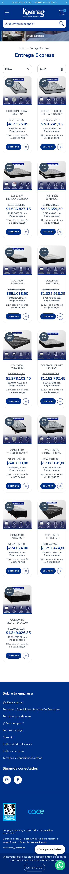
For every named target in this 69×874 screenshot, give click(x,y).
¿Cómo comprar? (13, 723)
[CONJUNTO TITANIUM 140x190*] (60, 571)
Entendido (34, 867)
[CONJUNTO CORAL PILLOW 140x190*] (60, 486)
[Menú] (7, 12)
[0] (61, 13)
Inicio (23, 48)
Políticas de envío (13, 751)
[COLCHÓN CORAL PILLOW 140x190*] (60, 147)
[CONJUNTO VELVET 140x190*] (26, 656)
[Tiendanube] (14, 848)
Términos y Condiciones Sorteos (22, 758)
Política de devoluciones (17, 744)
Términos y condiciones (17, 716)
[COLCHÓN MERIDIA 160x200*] (26, 232)
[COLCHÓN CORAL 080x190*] (26, 147)
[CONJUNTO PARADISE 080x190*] (26, 571)
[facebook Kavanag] (18, 780)
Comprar (13, 147)
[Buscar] (61, 23)
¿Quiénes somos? (13, 702)
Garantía (8, 737)
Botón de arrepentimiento (33, 842)
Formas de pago (13, 730)
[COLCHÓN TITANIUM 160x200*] (26, 401)
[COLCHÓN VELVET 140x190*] (60, 401)
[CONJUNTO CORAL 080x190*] (26, 486)
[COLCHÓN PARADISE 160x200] (60, 316)
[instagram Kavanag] (7, 780)
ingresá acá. (9, 842)
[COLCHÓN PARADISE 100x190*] (26, 316)
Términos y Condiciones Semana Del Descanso (31, 709)
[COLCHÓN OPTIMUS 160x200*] (60, 232)
